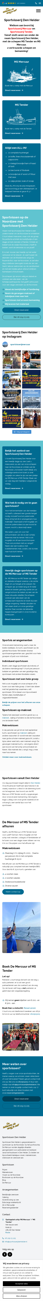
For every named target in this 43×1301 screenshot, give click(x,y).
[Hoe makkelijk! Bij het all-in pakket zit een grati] (11, 359)
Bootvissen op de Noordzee (12, 1177)
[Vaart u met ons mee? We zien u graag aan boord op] (11, 379)
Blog (4, 1180)
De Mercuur (6, 1183)
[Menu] (38, 10)
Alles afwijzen (21, 1296)
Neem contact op (13, 892)
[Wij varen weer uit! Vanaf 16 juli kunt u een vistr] (31, 359)
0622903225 (35, 1014)
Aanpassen (21, 1290)
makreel (5, 718)
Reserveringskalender (10, 1208)
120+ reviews (21, 3)
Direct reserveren (12, 90)
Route (8, 1232)
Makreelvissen (7, 1172)
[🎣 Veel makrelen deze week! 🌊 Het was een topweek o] (31, 418)
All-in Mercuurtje (8, 1205)
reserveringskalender (15, 1093)
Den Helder (35, 783)
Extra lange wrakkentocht (11, 1202)
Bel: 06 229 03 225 (21, 317)
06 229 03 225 (10, 1238)
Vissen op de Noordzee (11, 1175)
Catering (5, 1197)
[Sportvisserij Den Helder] (9, 10)
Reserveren (30, 1008)
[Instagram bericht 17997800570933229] (11, 399)
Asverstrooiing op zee (10, 1200)
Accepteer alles (21, 1284)
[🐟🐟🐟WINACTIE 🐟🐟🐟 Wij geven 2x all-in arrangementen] (11, 418)
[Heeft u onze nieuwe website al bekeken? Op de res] (31, 379)
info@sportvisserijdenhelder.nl (24, 1085)
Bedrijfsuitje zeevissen (10, 1195)
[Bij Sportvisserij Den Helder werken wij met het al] (31, 399)
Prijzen (4, 1170)
